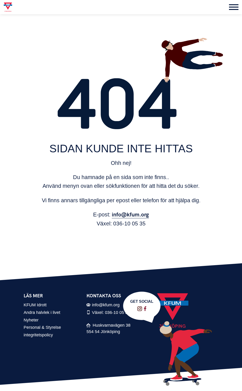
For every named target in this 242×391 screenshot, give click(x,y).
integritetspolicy (38, 334)
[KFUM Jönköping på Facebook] (145, 308)
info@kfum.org (130, 214)
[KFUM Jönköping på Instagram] (139, 308)
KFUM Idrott (35, 304)
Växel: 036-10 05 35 (111, 312)
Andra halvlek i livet (42, 312)
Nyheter (31, 319)
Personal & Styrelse (42, 327)
